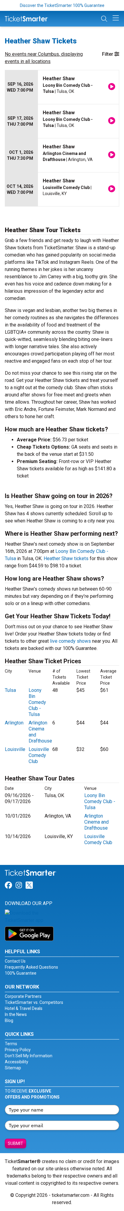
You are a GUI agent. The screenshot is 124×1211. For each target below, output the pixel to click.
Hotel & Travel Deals (23, 1008)
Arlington (14, 723)
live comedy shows (70, 641)
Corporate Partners (23, 996)
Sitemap (13, 1067)
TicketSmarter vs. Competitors (34, 1002)
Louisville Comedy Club (39, 755)
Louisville (15, 749)
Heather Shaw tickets (66, 558)
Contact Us (15, 961)
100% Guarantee (20, 973)
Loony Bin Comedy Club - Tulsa (37, 702)
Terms (11, 1043)
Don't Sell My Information (28, 1055)
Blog (9, 1020)
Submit (15, 1143)
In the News (16, 1014)
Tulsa (10, 690)
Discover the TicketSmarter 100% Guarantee (62, 5)
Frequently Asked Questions (31, 967)
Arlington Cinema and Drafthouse (96, 822)
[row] (62, 87)
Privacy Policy (18, 1049)
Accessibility (16, 1061)
